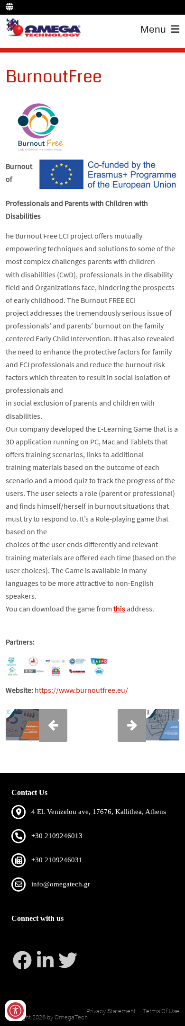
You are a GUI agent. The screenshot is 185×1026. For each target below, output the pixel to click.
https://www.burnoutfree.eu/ (81, 690)
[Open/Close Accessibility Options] (15, 1010)
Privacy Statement (111, 1011)
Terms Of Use (161, 1011)
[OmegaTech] (45, 28)
